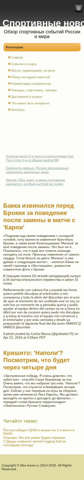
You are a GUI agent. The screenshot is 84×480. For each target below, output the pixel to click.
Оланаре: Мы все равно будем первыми (34, 437)
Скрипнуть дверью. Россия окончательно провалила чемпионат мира (37, 170)
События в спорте (24, 64)
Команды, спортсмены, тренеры (34, 90)
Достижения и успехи (26, 96)
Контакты (17, 110)
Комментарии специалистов (31, 83)
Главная (17, 57)
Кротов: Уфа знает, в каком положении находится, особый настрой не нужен (35, 182)
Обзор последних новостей (30, 77)
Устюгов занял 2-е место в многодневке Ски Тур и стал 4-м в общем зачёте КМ (39, 158)
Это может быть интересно (30, 103)
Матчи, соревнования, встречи (33, 70)
